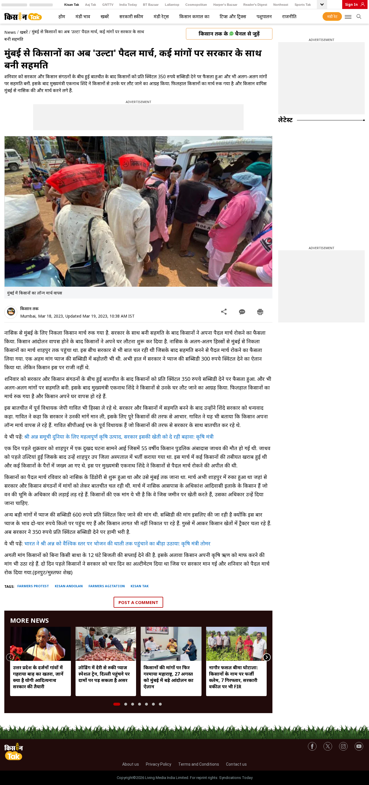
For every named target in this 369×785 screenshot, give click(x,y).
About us (130, 764)
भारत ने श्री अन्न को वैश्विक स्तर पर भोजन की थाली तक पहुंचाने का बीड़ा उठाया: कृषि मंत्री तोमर (117, 543)
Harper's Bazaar (225, 4)
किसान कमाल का (194, 16)
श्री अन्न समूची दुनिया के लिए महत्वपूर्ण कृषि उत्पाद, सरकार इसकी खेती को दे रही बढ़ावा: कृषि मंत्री (119, 436)
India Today (128, 4)
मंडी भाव (83, 16)
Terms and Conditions (198, 764)
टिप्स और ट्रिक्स (233, 16)
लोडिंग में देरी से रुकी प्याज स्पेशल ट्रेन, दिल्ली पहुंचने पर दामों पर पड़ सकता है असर (104, 673)
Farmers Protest (33, 586)
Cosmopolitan (196, 4)
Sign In (351, 4)
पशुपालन (264, 16)
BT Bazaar (151, 4)
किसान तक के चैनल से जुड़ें (229, 33)
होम (62, 16)
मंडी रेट (332, 16)
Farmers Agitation (107, 586)
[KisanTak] (23, 16)
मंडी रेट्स (161, 16)
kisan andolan (69, 586)
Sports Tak (303, 4)
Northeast (280, 4)
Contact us (236, 764)
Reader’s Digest (255, 4)
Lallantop (172, 4)
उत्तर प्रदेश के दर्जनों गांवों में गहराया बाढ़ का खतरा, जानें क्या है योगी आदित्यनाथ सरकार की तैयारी (38, 677)
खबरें (105, 16)
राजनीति (289, 16)
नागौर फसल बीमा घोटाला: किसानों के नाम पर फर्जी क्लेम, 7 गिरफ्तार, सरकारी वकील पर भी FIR (233, 677)
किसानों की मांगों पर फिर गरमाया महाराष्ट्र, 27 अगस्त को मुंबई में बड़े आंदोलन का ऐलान (168, 677)
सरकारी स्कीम (131, 16)
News (10, 32)
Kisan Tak (71, 4)
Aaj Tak (90, 4)
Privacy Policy (158, 764)
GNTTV (107, 4)
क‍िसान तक (29, 308)
